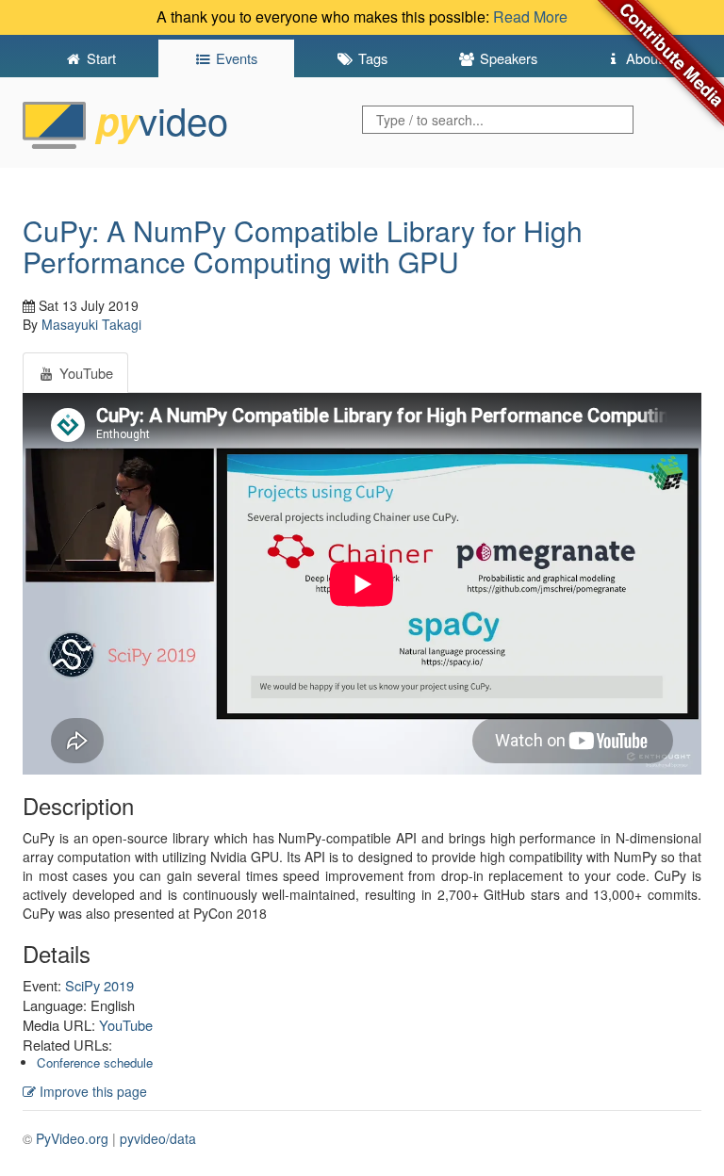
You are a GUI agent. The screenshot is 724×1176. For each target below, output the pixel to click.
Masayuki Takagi (91, 324)
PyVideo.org (72, 1138)
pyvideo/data (158, 1138)
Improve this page (91, 1091)
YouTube (126, 1025)
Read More (530, 16)
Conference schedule (95, 1062)
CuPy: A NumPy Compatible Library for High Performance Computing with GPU (303, 246)
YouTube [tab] (84, 373)
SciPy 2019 (99, 985)
